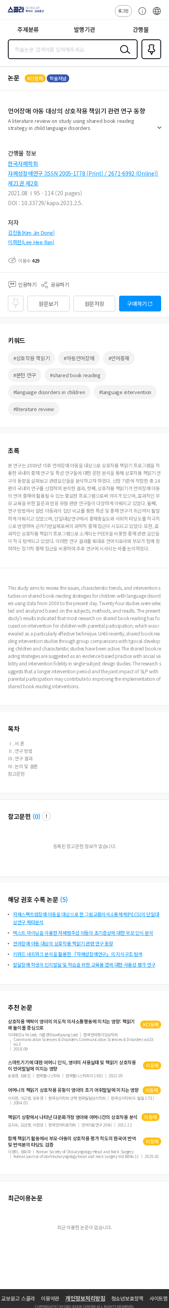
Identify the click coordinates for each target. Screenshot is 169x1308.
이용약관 (50, 1298)
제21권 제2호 (23, 183)
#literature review (33, 409)
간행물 (141, 29)
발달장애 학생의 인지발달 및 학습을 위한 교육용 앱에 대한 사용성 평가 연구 (84, 964)
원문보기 (49, 304)
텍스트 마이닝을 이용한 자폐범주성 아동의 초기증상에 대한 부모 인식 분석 (83, 932)
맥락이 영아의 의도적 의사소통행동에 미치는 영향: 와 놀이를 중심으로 (71, 1024)
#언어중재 (119, 358)
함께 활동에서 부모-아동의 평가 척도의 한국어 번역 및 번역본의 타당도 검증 (72, 1141)
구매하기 (137, 304)
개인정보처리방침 (85, 1298)
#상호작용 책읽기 (31, 358)
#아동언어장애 (79, 358)
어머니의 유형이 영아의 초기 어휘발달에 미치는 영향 (73, 1090)
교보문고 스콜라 (18, 1298)
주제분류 (28, 29)
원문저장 (94, 304)
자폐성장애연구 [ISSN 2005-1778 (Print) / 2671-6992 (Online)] (83, 173)
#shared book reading (75, 375)
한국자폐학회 (23, 163)
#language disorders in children (49, 392)
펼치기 (159, 130)
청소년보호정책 (127, 1298)
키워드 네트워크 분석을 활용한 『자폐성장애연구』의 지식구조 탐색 (77, 953)
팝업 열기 (46, 816)
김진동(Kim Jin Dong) (31, 232)
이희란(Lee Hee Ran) (31, 242)
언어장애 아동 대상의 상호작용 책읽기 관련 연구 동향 (63, 943)
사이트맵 (158, 1298)
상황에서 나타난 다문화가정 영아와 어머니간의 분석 (73, 1117)
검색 (123, 55)
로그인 (123, 10)
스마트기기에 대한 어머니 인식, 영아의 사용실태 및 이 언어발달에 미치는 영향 (72, 1065)
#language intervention (125, 392)
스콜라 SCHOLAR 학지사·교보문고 (24, 12)
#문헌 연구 (24, 375)
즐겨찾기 (149, 58)
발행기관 (85, 29)
